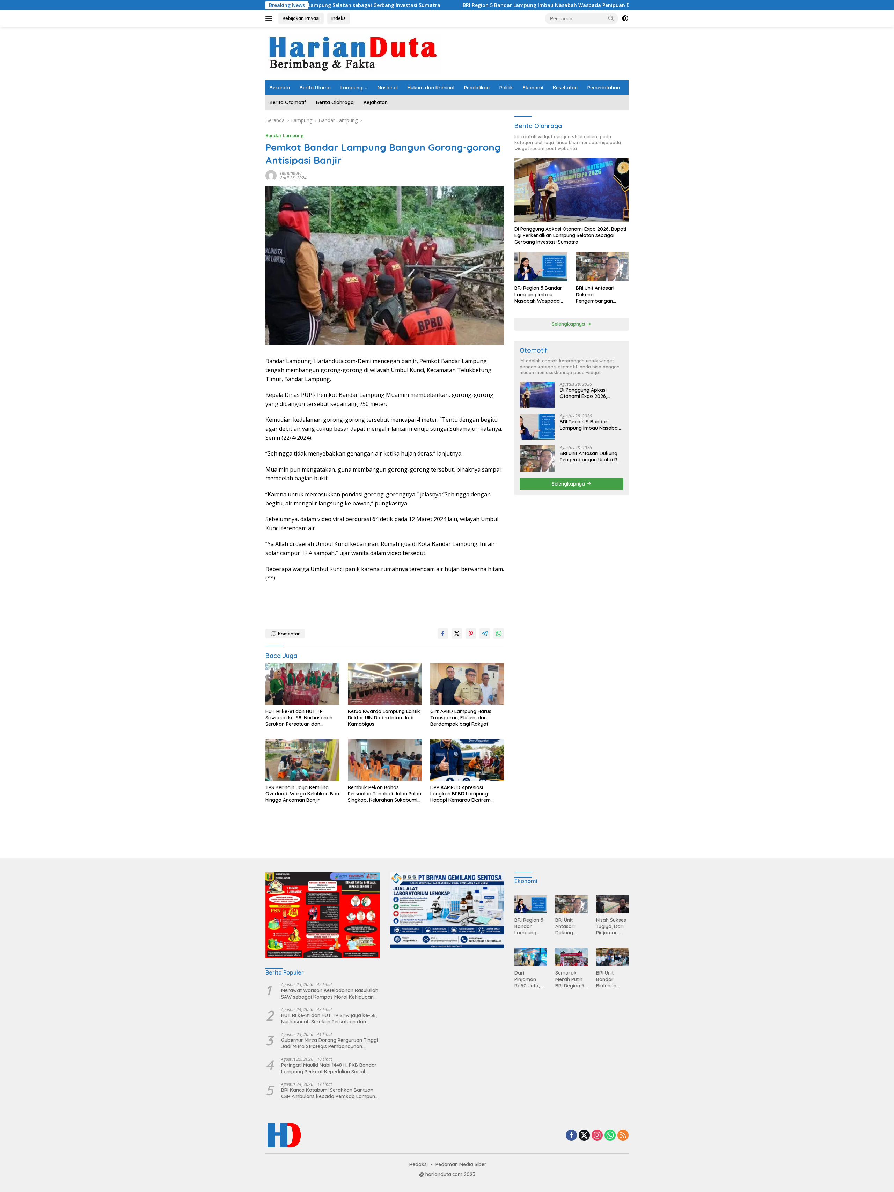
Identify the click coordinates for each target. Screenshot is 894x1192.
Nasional (388, 87)
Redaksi (418, 1164)
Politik (506, 87)
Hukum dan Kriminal (431, 87)
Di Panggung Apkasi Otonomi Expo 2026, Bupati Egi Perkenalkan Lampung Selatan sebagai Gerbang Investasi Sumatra (570, 235)
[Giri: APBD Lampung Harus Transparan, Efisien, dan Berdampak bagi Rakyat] (467, 684)
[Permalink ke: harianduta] (271, 175)
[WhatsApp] (610, 1136)
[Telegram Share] (484, 633)
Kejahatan (376, 102)
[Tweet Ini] (457, 633)
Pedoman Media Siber (460, 1164)
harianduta (291, 173)
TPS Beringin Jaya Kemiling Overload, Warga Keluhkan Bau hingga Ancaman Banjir (302, 793)
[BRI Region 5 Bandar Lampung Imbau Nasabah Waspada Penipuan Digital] (540, 267)
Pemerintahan (603, 87)
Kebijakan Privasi (301, 18)
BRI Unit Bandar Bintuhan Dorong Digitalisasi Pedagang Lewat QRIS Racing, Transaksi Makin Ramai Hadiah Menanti (611, 979)
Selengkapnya (569, 324)
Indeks (338, 18)
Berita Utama (315, 87)
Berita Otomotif (288, 102)
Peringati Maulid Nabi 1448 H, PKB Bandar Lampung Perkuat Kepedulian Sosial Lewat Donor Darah (329, 1068)
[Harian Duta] (353, 53)
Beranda (280, 87)
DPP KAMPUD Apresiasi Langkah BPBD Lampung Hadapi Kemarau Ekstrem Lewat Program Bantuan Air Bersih (462, 794)
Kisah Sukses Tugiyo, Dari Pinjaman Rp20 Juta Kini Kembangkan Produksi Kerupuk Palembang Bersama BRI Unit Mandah (612, 926)
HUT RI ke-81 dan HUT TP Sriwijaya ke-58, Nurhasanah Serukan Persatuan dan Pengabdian (298, 717)
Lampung (351, 87)
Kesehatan (565, 87)
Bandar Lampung (284, 135)
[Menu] (270, 18)
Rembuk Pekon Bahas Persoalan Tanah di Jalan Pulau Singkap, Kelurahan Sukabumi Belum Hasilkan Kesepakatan (384, 794)
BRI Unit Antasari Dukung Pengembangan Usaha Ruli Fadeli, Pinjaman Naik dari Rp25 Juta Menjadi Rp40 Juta (598, 294)
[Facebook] (571, 1136)
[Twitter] (584, 1136)
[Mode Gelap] (625, 18)
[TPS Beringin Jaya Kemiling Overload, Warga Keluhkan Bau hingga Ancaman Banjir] (302, 760)
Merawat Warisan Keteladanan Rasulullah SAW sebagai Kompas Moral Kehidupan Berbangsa (329, 993)
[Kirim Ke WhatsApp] (498, 633)
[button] (611, 18)
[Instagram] (597, 1136)
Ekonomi (533, 87)
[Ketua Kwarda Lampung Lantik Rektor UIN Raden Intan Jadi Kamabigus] (385, 684)
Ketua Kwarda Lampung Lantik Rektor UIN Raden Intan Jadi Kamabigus (384, 717)
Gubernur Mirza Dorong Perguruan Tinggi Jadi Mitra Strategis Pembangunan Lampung (329, 1043)
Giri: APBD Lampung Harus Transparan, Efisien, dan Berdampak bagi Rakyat (460, 717)
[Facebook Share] (443, 633)
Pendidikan (477, 87)
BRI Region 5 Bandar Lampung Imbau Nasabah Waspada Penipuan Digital (472, 5)
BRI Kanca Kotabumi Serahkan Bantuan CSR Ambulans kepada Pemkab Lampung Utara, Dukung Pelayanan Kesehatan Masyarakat (329, 1093)
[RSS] (623, 1136)
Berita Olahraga (335, 102)
